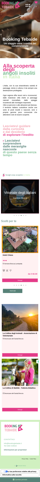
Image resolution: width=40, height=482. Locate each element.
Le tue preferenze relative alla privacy (22, 471)
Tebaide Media (22, 465)
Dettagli (20, 280)
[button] (14, 215)
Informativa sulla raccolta (11, 475)
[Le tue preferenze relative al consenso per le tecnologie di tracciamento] (38, 361)
